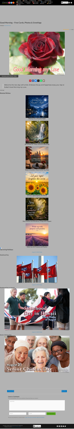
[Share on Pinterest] (30, 81)
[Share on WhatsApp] (41, 81)
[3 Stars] (65, 29)
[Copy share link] (44, 81)
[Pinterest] (61, 426)
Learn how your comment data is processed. (34, 417)
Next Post (64, 391)
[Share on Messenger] (36, 81)
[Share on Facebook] (33, 81)
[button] (42, 0)
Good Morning (7, 25)
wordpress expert (18, 426)
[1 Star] (63, 29)
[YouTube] (63, 426)
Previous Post (10, 391)
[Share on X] (38, 81)
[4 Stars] (67, 29)
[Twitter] (65, 426)
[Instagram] (71, 2)
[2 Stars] (64, 29)
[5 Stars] (68, 29)
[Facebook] (69, 2)
